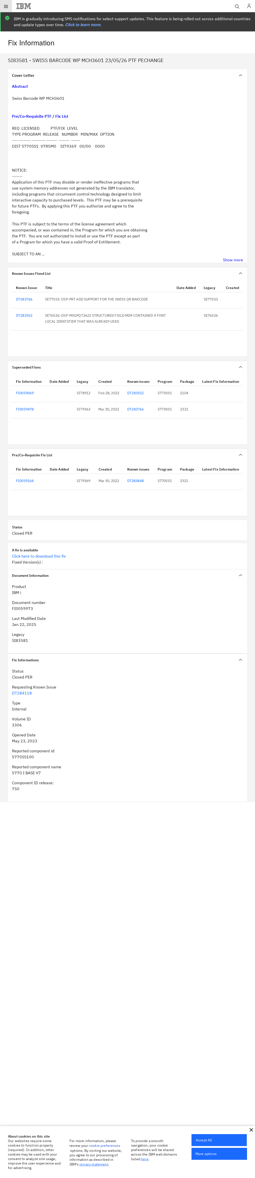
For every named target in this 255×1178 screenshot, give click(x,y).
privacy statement (93, 1164)
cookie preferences (104, 1145)
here (144, 1159)
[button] (251, 1130)
